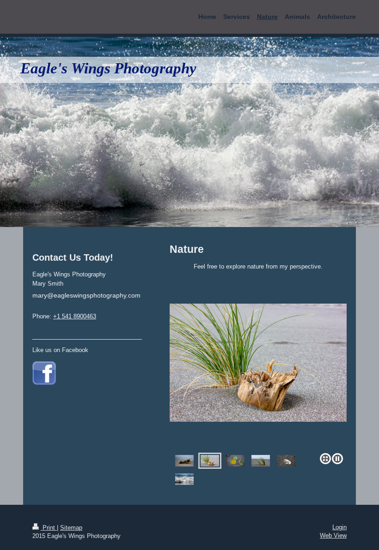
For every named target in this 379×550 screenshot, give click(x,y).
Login (339, 527)
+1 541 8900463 (74, 316)
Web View (333, 535)
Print (49, 527)
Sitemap (71, 527)
